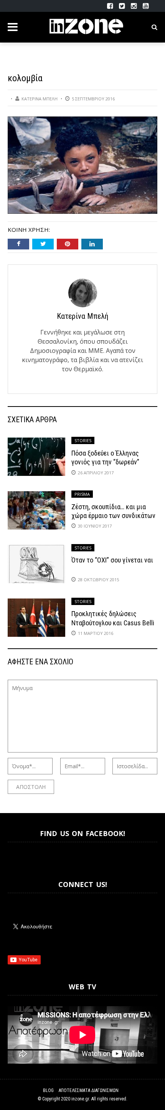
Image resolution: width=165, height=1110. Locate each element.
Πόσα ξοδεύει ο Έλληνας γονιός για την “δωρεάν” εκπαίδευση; (105, 462)
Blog (48, 1090)
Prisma (82, 494)
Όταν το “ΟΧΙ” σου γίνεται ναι (112, 560)
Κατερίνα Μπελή (39, 99)
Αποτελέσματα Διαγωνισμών (89, 1090)
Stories (82, 440)
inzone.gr (80, 1099)
